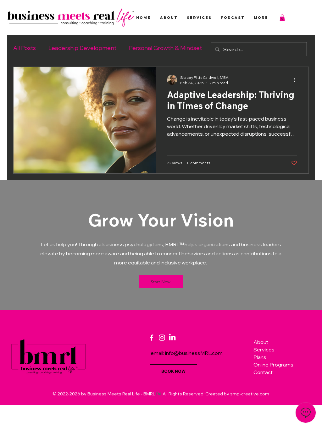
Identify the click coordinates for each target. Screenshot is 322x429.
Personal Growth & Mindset (165, 48)
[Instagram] (162, 338)
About (260, 342)
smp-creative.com (249, 394)
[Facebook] (151, 338)
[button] (282, 17)
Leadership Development (82, 48)
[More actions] (296, 80)
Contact (263, 372)
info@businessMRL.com (194, 353)
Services (264, 349)
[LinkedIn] (172, 338)
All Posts (24, 48)
